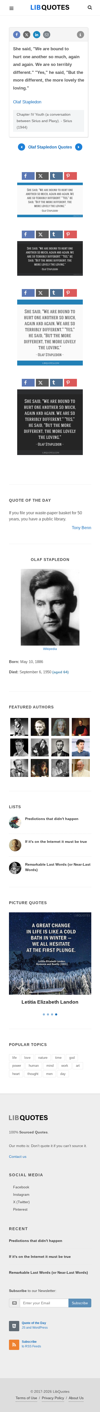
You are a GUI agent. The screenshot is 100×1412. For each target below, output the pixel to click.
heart (16, 1074)
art (78, 1066)
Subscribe (80, 1303)
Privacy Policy (53, 1398)
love (27, 1058)
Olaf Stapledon (27, 102)
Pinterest (20, 1209)
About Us (76, 1398)
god (72, 1058)
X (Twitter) (21, 1202)
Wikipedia (50, 649)
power (16, 1066)
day (63, 1074)
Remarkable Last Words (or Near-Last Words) (48, 1272)
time (58, 1058)
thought (32, 1074)
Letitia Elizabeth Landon (50, 1002)
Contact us (17, 1156)
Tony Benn (81, 528)
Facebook (21, 1187)
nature (42, 1058)
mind (50, 1066)
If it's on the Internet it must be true (56, 842)
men (49, 1074)
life (14, 1058)
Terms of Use (26, 1398)
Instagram (21, 1194)
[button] (89, 6)
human (34, 1066)
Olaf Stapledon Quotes (50, 147)
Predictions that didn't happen (51, 819)
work (64, 1066)
